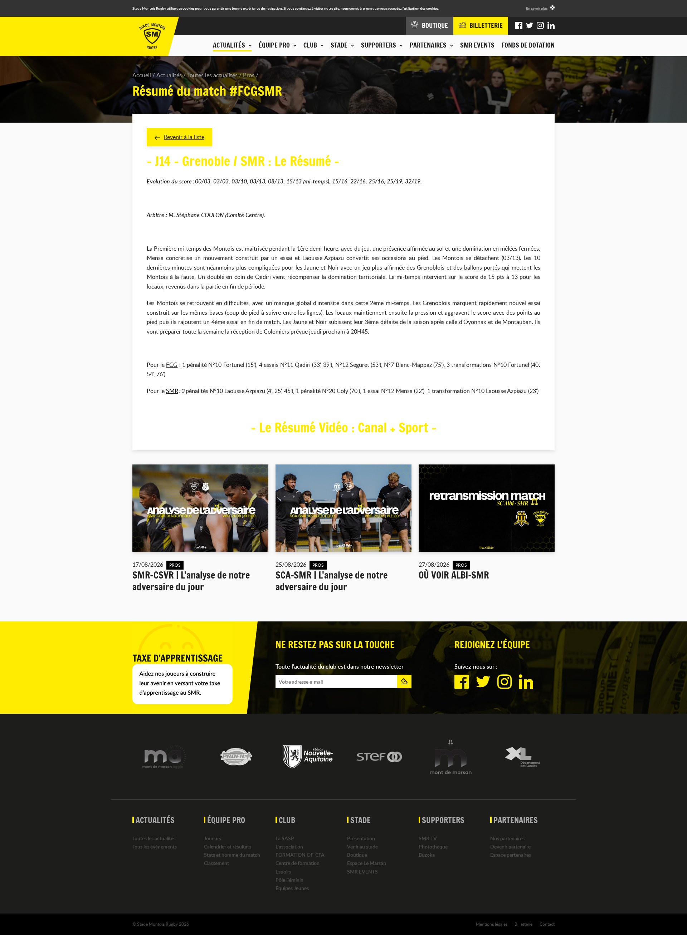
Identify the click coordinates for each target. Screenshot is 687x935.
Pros (248, 75)
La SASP (285, 838)
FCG (171, 365)
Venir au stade (362, 846)
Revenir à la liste (184, 137)
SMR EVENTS (477, 45)
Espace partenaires (510, 854)
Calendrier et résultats (227, 846)
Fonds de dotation (528, 45)
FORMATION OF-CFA (300, 854)
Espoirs (283, 871)
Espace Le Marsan (366, 863)
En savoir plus (536, 8)
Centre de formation (298, 863)
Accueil (141, 75)
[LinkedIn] (551, 26)
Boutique (357, 854)
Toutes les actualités (212, 75)
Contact (547, 924)
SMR (172, 391)
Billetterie (523, 924)
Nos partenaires (507, 838)
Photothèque (433, 846)
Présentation (361, 838)
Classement (216, 863)
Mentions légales (491, 924)
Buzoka (427, 854)
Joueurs (212, 838)
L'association (289, 846)
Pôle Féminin (289, 879)
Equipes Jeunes (292, 888)
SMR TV (428, 838)
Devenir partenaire (510, 846)
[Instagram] (540, 26)
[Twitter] (529, 26)
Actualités (169, 75)
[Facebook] (518, 26)
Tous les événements (154, 846)
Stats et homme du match (232, 854)
